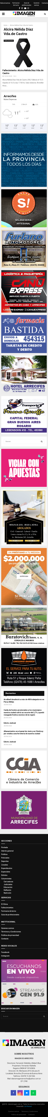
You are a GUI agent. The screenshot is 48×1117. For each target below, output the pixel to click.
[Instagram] (20, 1093)
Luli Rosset (28, 1106)
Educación (8, 887)
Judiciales (8, 884)
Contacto (45, 3)
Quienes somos (36, 4)
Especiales (5, 872)
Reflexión (7, 890)
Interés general (7, 851)
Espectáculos (6, 868)
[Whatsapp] (33, 1093)
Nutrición (7, 893)
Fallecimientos (5, 3)
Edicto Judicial (10, 723)
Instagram (5, 956)
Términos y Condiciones (11, 932)
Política (4, 854)
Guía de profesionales (26, 4)
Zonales (4, 865)
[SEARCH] (41, 441)
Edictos (4, 875)
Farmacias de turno (16, 4)
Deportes (5, 861)
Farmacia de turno (8, 911)
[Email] (26, 1093)
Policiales (5, 858)
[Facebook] (13, 1093)
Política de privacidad (10, 935)
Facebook (5, 952)
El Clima (4, 904)
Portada (4, 847)
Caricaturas (8, 882)
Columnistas (6, 879)
